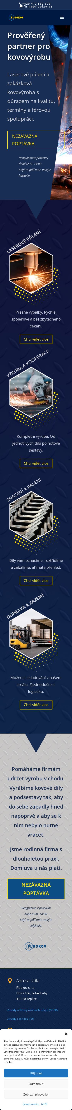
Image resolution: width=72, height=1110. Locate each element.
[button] (66, 1034)
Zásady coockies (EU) (20, 1019)
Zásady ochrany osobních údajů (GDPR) (32, 1010)
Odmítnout (36, 1084)
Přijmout (36, 1073)
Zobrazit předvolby (36, 1094)
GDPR (44, 1104)
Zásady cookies (31, 1104)
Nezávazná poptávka (24, 140)
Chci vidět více (36, 339)
